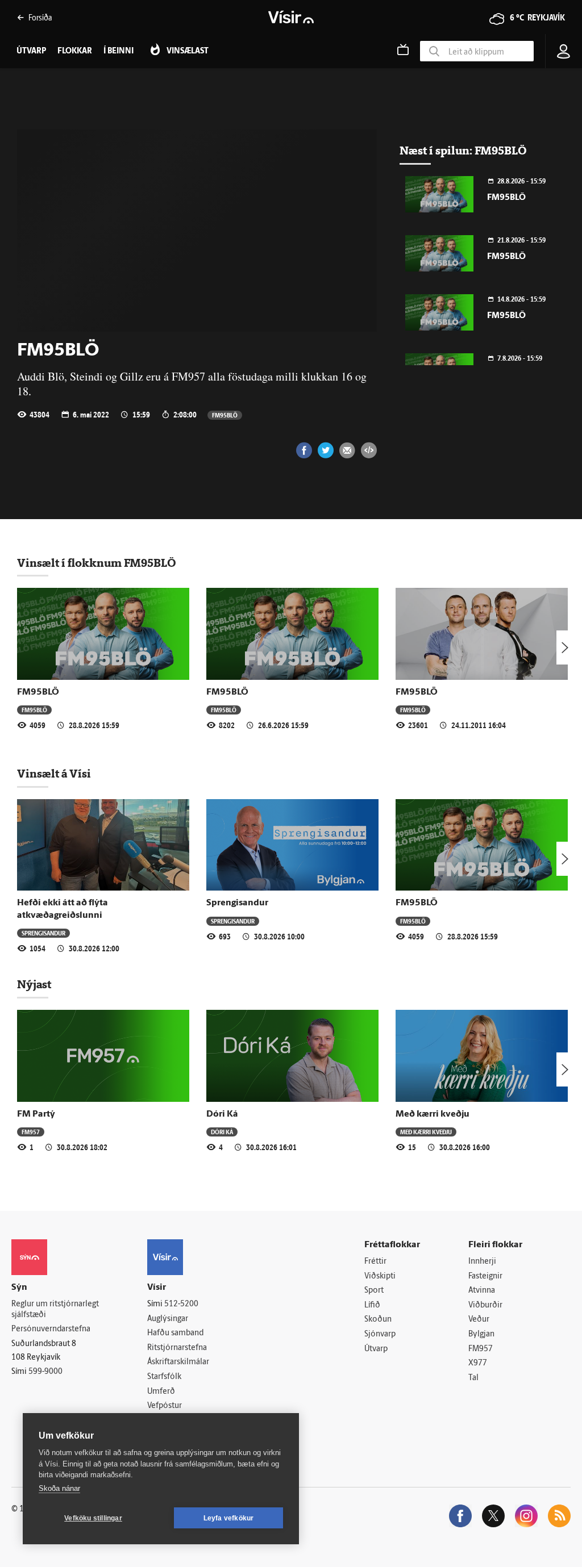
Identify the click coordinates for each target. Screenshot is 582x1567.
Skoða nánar (59, 1488)
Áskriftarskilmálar (178, 1362)
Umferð (161, 1392)
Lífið (372, 1305)
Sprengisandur (43, 933)
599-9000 (45, 1372)
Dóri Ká (222, 1114)
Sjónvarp (380, 1334)
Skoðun (378, 1319)
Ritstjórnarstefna (177, 1348)
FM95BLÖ (225, 415)
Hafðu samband (175, 1333)
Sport (374, 1290)
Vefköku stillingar (93, 1518)
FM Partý (36, 1114)
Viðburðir (485, 1305)
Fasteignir (485, 1276)
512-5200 (181, 1304)
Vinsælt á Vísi (54, 773)
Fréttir (375, 1261)
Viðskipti (380, 1276)
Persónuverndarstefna (50, 1329)
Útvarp (376, 1349)
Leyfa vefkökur (228, 1518)
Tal (473, 1378)
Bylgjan (481, 1334)
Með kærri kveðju (432, 1114)
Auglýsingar (167, 1319)
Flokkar (74, 51)
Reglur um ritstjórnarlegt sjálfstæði (55, 1309)
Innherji (482, 1261)
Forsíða (40, 17)
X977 (477, 1363)
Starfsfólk (164, 1377)
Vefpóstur (164, 1406)
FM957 (31, 1131)
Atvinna (481, 1290)
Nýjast (34, 984)
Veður (478, 1319)
